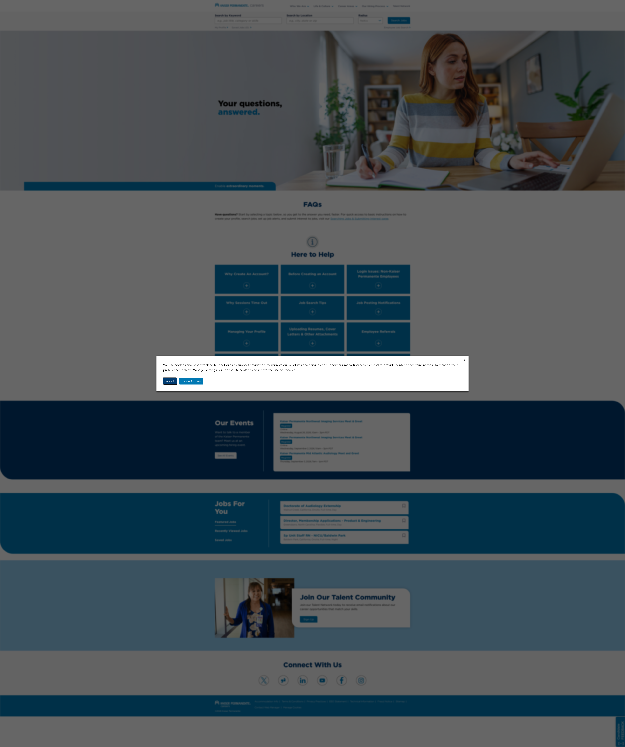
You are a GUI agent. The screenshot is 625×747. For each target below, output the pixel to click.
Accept (170, 381)
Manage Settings (191, 381)
